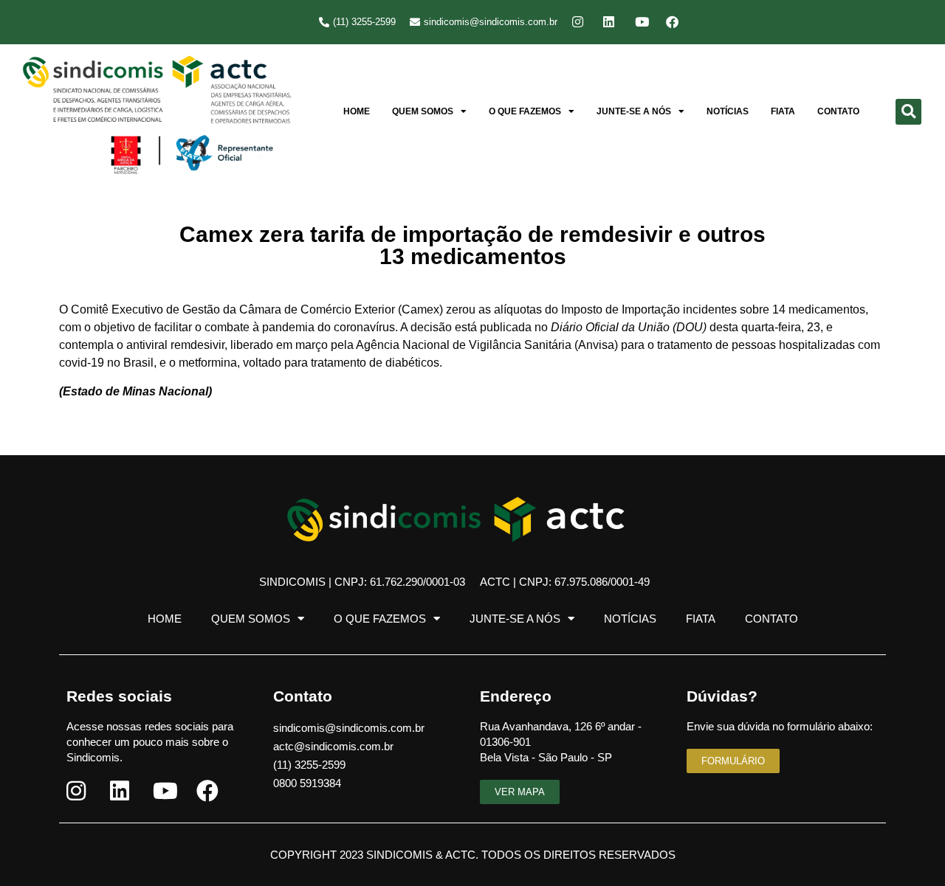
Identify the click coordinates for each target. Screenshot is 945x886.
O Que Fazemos (525, 111)
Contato (838, 111)
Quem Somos (422, 111)
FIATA (783, 111)
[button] (908, 112)
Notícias (728, 111)
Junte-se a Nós (634, 111)
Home (356, 111)
